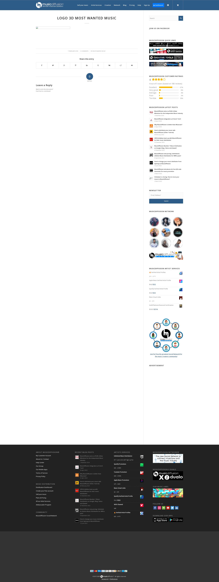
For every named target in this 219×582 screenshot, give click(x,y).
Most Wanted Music (99, 51)
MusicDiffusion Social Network (46, 516)
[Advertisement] (166, 401)
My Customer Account (43, 456)
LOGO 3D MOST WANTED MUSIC (86, 18)
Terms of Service (42, 473)
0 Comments (84, 51)
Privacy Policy (40, 476)
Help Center (40, 462)
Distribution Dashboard (44, 487)
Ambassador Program (43, 505)
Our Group (39, 466)
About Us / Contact (42, 459)
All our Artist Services (43, 501)
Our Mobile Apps (41, 469)
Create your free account (44, 491)
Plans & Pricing (41, 498)
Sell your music (41, 494)
